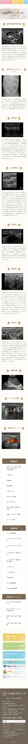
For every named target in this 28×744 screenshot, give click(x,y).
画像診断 (14, 528)
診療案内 (14, 461)
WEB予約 (19, 2)
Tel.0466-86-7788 (12, 718)
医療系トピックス (14, 597)
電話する (7, 2)
